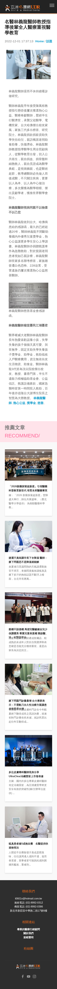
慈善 (41, 403)
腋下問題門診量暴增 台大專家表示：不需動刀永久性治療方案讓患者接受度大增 (28, 704)
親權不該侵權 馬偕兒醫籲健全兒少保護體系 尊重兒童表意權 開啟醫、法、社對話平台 (28, 633)
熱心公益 (19, 403)
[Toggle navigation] (52, 5)
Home (39, 41)
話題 (49, 41)
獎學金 (31, 403)
